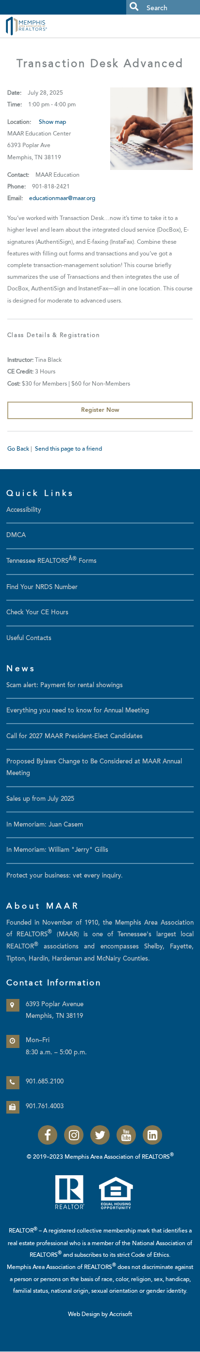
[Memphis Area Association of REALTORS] (48, 26)
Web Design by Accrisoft (100, 1315)
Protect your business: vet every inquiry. (64, 876)
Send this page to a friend (68, 449)
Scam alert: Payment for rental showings (64, 685)
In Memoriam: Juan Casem (44, 825)
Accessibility (23, 510)
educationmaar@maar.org (62, 199)
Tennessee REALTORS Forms (51, 561)
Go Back (18, 449)
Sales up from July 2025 (40, 799)
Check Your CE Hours (37, 612)
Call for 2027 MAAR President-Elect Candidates (74, 736)
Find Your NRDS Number (42, 587)
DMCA (16, 535)
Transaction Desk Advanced (100, 64)
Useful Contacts (28, 638)
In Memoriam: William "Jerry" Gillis (57, 850)
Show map (52, 122)
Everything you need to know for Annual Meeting (77, 711)
